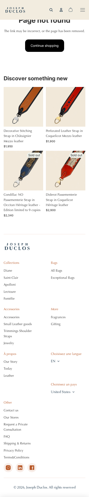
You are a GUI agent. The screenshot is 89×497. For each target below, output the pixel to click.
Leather (9, 376)
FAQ (7, 436)
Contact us (11, 410)
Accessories (11, 317)
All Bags (56, 271)
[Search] (51, 10)
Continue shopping (45, 45)
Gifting (55, 324)
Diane (8, 271)
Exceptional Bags (62, 278)
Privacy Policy (13, 450)
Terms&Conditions (16, 457)
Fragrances (58, 317)
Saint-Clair (11, 278)
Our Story (10, 362)
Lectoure (10, 292)
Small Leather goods (18, 324)
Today (8, 369)
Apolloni (10, 285)
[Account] (61, 10)
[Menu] (82, 10)
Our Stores (11, 417)
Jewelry (9, 343)
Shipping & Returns (17, 443)
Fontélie (9, 299)
